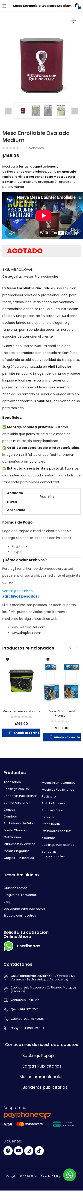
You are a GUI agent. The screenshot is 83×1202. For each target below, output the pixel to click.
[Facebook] (8, 1150)
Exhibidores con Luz (56, 831)
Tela (42, 496)
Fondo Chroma (15, 830)
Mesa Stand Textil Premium (62, 713)
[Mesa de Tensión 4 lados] (21, 680)
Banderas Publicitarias (20, 796)
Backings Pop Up (16, 789)
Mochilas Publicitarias (58, 789)
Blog (7, 902)
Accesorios (12, 782)
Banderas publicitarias (45, 1087)
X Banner (48, 838)
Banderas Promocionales (53, 853)
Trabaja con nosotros (20, 915)
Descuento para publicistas (24, 908)
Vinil (51, 496)
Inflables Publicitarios (19, 844)
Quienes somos (15, 888)
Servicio (48, 817)
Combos (10, 816)
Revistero (49, 796)
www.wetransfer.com (29, 627)
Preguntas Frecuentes (20, 895)
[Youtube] (18, 1150)
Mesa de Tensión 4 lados (21, 711)
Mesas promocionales (41, 1077)
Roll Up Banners (53, 803)
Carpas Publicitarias (19, 858)
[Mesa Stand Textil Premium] (62, 680)
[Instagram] (28, 1150)
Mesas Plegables (17, 851)
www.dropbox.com (26, 632)
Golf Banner (12, 837)
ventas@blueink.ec (17, 591)
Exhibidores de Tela (18, 823)
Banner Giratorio (16, 802)
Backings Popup (38, 1055)
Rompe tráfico (52, 810)
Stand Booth (51, 824)
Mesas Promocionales (41, 276)
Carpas (9, 809)
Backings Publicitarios (58, 845)
